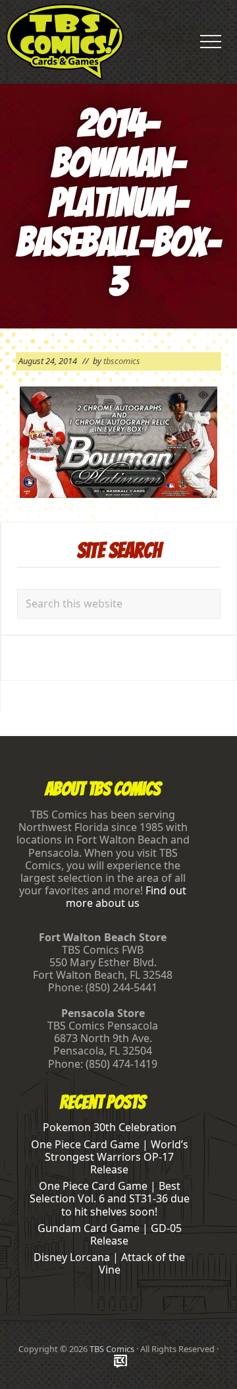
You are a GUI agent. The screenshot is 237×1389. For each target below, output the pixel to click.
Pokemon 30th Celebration (109, 1127)
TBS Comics (112, 1349)
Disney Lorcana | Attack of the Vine (109, 1263)
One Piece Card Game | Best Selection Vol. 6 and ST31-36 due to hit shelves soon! (110, 1198)
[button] (211, 41)
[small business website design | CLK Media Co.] (120, 1362)
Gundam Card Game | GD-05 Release (110, 1234)
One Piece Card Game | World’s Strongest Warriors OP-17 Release (109, 1157)
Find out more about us (126, 896)
